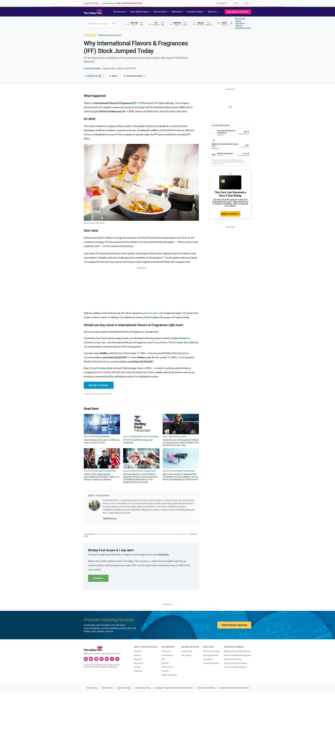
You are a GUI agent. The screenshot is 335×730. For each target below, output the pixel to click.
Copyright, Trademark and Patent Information (174, 688)
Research (138, 659)
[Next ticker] (231, 23)
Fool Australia (186, 651)
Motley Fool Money (169, 675)
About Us (138, 651)
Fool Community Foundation (235, 663)
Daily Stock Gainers (240, 24)
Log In (236, 3)
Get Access (215, 148)
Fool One (165, 671)
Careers (137, 655)
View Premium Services (234, 625)
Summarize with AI (135, 76)
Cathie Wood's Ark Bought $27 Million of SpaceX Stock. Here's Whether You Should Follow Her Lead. (181, 442)
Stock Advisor (167, 655)
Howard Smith (93, 68)
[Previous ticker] (121, 23)
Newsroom (138, 663)
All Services (166, 651)
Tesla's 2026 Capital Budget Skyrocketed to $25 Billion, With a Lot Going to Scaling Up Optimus (101, 477)
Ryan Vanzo (181, 436)
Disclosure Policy (124, 688)
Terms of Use (91, 688)
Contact (137, 667)
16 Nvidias (163, 554)
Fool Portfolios (167, 667)
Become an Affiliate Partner (235, 667)
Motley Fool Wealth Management (237, 655)
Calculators (208, 659)
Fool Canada (186, 655)
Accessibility (222, 3)
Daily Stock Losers (243, 28)
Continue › (98, 578)
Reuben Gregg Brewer (106, 471)
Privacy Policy (107, 688)
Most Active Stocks (240, 20)
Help (247, 3)
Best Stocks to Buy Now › (238, 12)
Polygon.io (113, 667)
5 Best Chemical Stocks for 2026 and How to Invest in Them (101, 441)
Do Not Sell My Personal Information (234, 688)
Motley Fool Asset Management (237, 651)
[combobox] (100, 23)
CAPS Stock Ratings (211, 651)
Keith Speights (103, 436)
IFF (135, 103)
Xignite (103, 667)
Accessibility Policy (143, 688)
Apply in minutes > (230, 213)
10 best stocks (178, 338)
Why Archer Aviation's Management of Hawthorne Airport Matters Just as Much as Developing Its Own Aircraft (181, 477)
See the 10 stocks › (98, 385)
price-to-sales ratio (153, 313)
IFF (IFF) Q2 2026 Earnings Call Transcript (138, 441)
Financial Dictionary (211, 663)
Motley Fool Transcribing (147, 436)
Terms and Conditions (206, 688)
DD (123, 111)
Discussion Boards (210, 655)
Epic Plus (165, 663)
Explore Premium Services (110, 35)
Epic (163, 659)
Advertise (138, 671)
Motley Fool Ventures (232, 659)
